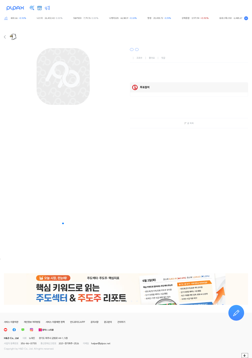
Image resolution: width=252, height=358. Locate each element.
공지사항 (94, 321)
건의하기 (121, 321)
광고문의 (108, 321)
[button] (63, 223)
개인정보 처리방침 (32, 321)
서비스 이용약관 (11, 321)
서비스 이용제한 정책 (55, 321)
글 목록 (190, 123)
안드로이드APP (77, 321)
